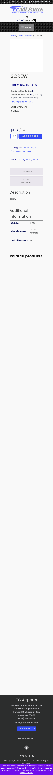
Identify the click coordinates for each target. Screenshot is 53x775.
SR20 (28, 159)
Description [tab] (26, 172)
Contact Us (26, 728)
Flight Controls (25, 35)
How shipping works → (22, 101)
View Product (26, 327)
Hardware (27, 151)
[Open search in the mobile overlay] (27, 17)
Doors (26, 147)
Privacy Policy (26, 755)
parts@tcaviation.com (39, 2)
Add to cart (30, 136)
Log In (5, 2)
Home (13, 35)
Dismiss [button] (30, 773)
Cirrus (21, 159)
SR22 (35, 159)
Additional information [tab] (26, 181)
